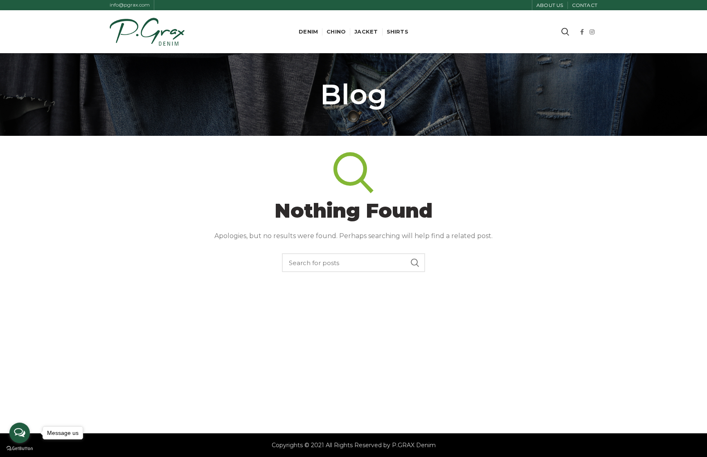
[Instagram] (592, 32)
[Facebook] (582, 32)
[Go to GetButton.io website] (20, 448)
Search (415, 262)
